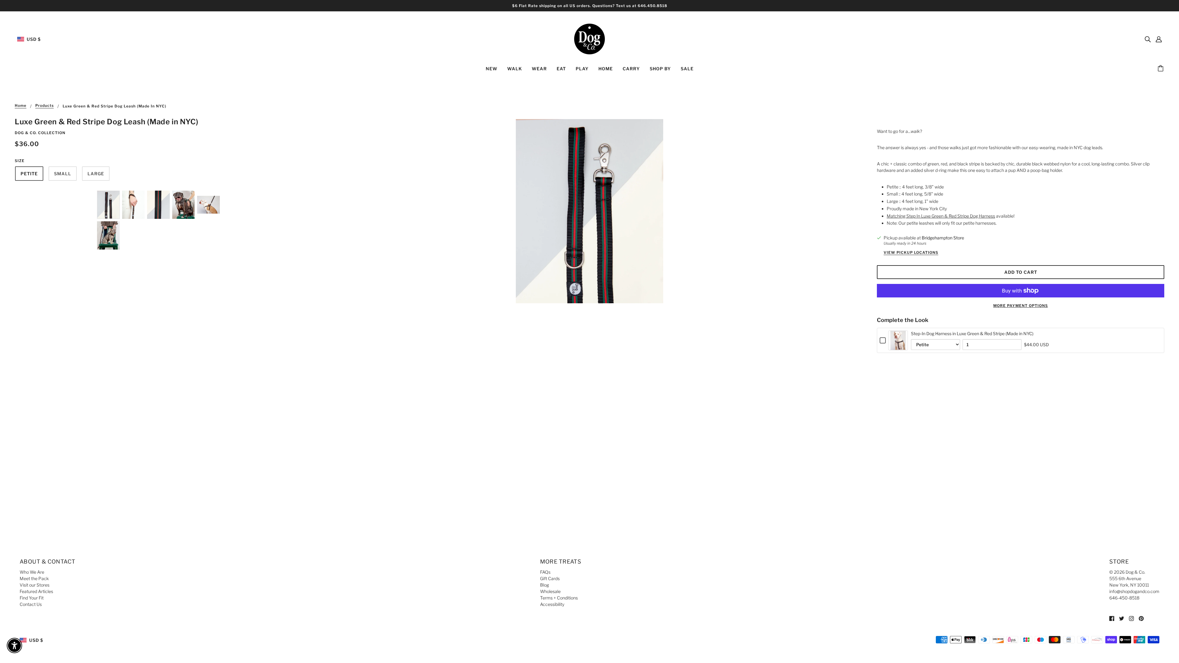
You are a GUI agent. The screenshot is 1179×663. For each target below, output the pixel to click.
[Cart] (1161, 68)
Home (20, 106)
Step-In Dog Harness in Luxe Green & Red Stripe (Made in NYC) (972, 333)
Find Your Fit (32, 597)
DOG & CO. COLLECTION (40, 132)
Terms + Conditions (559, 597)
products (44, 106)
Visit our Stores (34, 584)
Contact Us (31, 604)
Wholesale (550, 591)
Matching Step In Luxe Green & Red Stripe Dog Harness (941, 216)
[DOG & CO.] (589, 38)
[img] (1147, 39)
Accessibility (552, 604)
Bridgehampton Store (943, 237)
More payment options (1020, 305)
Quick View (898, 345)
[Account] (1158, 39)
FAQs (545, 572)
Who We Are (32, 572)
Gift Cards (550, 578)
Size (20, 160)
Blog (544, 584)
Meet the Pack (34, 578)
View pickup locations (911, 253)
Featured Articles (36, 591)
